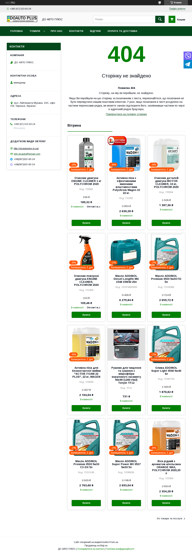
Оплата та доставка (122, 31)
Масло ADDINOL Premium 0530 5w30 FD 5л (166, 278)
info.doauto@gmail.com (27, 153)
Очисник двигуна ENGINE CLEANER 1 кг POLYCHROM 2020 (86, 180)
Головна (16, 31)
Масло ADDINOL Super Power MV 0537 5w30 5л (126, 464)
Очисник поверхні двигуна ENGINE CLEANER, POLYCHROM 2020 (86, 280)
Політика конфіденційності (120, 549)
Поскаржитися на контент (90, 549)
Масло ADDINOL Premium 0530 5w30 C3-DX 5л (86, 464)
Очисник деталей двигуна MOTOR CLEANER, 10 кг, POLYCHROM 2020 (166, 182)
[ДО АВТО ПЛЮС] (22, 21)
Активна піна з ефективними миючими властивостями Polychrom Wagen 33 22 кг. (126, 185)
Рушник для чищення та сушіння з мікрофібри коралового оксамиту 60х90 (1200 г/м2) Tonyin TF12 (126, 375)
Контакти (76, 31)
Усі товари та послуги (169, 518)
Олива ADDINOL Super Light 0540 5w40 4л (166, 370)
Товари (34, 31)
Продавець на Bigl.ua (96, 545)
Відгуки (95, 31)
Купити (86, 223)
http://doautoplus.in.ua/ (26, 148)
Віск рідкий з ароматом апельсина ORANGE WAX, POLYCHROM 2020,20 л (166, 467)
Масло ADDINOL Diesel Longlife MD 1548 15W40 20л (126, 278)
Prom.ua (113, 542)
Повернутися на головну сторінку (126, 114)
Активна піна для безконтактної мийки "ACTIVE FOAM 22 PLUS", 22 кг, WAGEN (86, 372)
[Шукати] (160, 19)
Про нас (56, 31)
